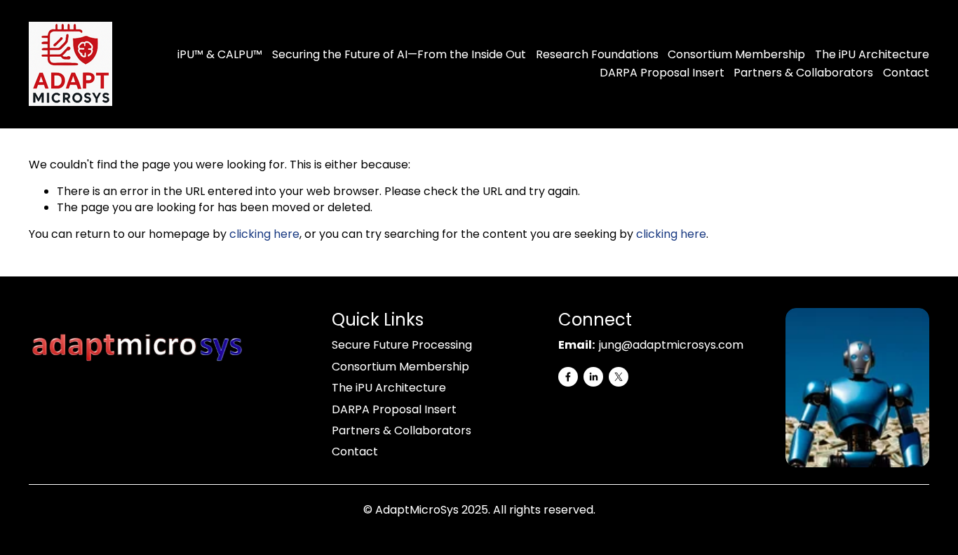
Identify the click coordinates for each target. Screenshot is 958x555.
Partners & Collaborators (803, 73)
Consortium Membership (736, 54)
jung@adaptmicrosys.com (671, 345)
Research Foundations (597, 54)
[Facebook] (568, 377)
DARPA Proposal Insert (662, 73)
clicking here (264, 234)
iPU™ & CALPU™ (219, 54)
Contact (906, 73)
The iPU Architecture (872, 54)
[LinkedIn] (593, 377)
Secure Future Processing (402, 345)
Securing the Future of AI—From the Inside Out (399, 54)
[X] (618, 377)
